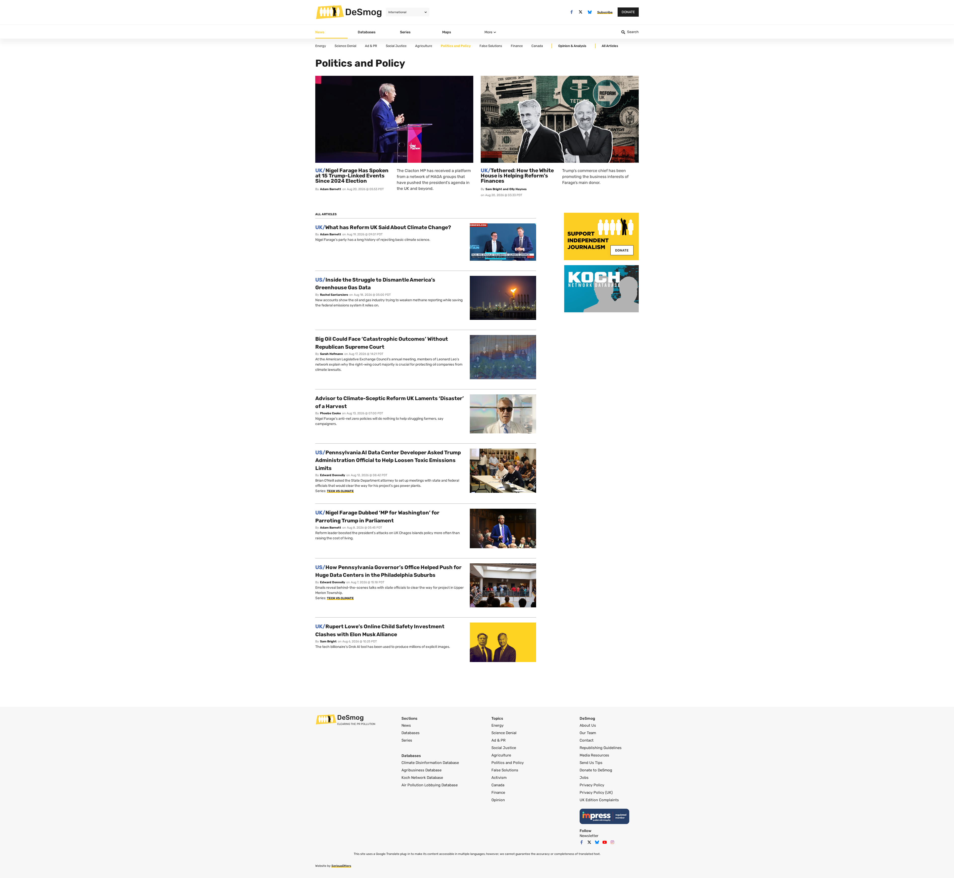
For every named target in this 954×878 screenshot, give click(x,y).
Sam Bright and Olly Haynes (506, 189)
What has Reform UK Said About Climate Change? (383, 227)
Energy (497, 725)
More (488, 32)
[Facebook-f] (571, 12)
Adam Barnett (330, 189)
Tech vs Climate (340, 491)
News (406, 725)
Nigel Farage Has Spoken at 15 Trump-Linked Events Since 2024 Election (352, 175)
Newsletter (589, 836)
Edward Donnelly (332, 475)
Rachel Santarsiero (334, 294)
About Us (588, 725)
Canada (497, 785)
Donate (628, 12)
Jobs (584, 777)
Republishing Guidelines (601, 748)
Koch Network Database (422, 777)
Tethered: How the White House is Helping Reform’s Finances (517, 175)
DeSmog (363, 11)
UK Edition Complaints (599, 800)
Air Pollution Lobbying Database (429, 785)
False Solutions (504, 770)
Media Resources (594, 755)
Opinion (498, 800)
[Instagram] (612, 842)
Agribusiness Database (421, 770)
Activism (499, 777)
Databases (410, 733)
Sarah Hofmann (331, 354)
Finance (498, 792)
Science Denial (504, 733)
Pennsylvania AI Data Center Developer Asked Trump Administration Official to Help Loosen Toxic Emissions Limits (388, 460)
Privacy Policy (592, 785)
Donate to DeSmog (596, 770)
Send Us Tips (591, 762)
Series (406, 740)
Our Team (588, 733)
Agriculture (501, 755)
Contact (587, 740)
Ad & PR (498, 740)
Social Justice (503, 748)
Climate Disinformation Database (430, 762)
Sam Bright (328, 641)
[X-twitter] (581, 12)
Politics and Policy (507, 762)
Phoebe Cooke (330, 413)
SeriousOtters (341, 866)
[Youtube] (605, 842)
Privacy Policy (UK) (596, 792)
